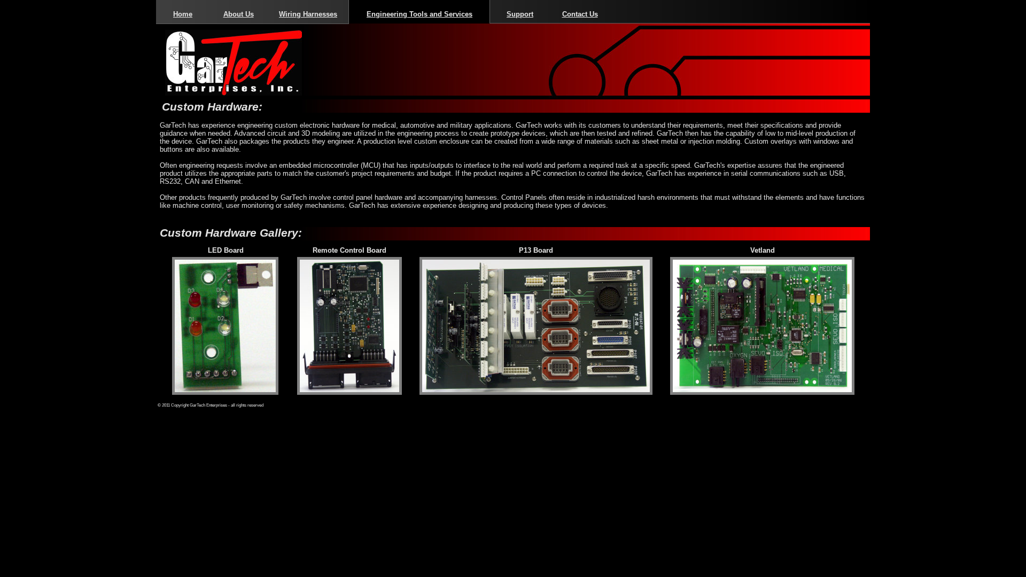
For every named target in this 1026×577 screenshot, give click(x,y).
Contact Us (580, 14)
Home (182, 14)
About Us (238, 14)
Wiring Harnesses (308, 14)
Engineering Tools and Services (419, 14)
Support (520, 14)
